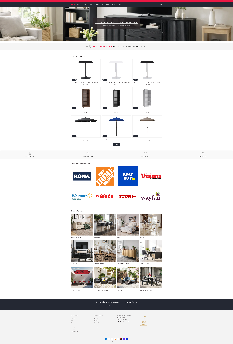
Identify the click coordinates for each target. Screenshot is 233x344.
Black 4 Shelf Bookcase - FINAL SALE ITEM (116, 110)
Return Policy (97, 320)
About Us (73, 318)
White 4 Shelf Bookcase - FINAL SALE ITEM (147, 110)
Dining (142, 237)
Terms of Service (74, 331)
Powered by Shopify (122, 341)
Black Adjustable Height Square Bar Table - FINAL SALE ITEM (86, 82)
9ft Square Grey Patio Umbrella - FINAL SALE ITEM (147, 139)
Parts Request (97, 318)
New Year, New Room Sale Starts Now (116, 22)
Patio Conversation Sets (101, 290)
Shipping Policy (97, 322)
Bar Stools (97, 237)
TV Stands (74, 263)
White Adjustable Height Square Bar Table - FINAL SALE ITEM (116, 82)
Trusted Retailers (97, 324)
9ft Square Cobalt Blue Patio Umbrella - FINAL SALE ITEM (116, 139)
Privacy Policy (74, 329)
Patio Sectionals (121, 290)
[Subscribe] (126, 305)
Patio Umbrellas (75, 290)
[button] (88, 4)
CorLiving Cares (74, 327)
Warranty (96, 327)
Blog (72, 320)
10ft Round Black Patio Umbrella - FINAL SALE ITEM (86, 139)
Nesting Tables (98, 263)
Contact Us (73, 324)
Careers (72, 322)
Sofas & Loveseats (76, 237)
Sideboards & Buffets (123, 263)
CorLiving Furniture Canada (114, 341)
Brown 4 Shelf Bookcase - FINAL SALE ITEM (86, 110)
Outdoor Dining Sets (146, 290)
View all (116, 144)
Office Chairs (144, 263)
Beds (118, 237)
